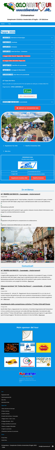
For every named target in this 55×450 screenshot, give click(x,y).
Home (2, 23)
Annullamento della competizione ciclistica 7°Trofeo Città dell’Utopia (25, 304)
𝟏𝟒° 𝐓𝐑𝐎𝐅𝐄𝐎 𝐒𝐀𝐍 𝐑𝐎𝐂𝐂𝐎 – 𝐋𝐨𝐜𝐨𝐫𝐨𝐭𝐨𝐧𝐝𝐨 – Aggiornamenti (20, 194)
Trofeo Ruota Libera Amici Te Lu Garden (36, 173)
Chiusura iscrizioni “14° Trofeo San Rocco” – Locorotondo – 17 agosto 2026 (26, 287)
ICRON (20, 380)
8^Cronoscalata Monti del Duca (34, 171)
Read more (31, 281)
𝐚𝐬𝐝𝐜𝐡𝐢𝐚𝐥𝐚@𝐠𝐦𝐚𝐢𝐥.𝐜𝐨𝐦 (6, 216)
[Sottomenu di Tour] (12, 23)
